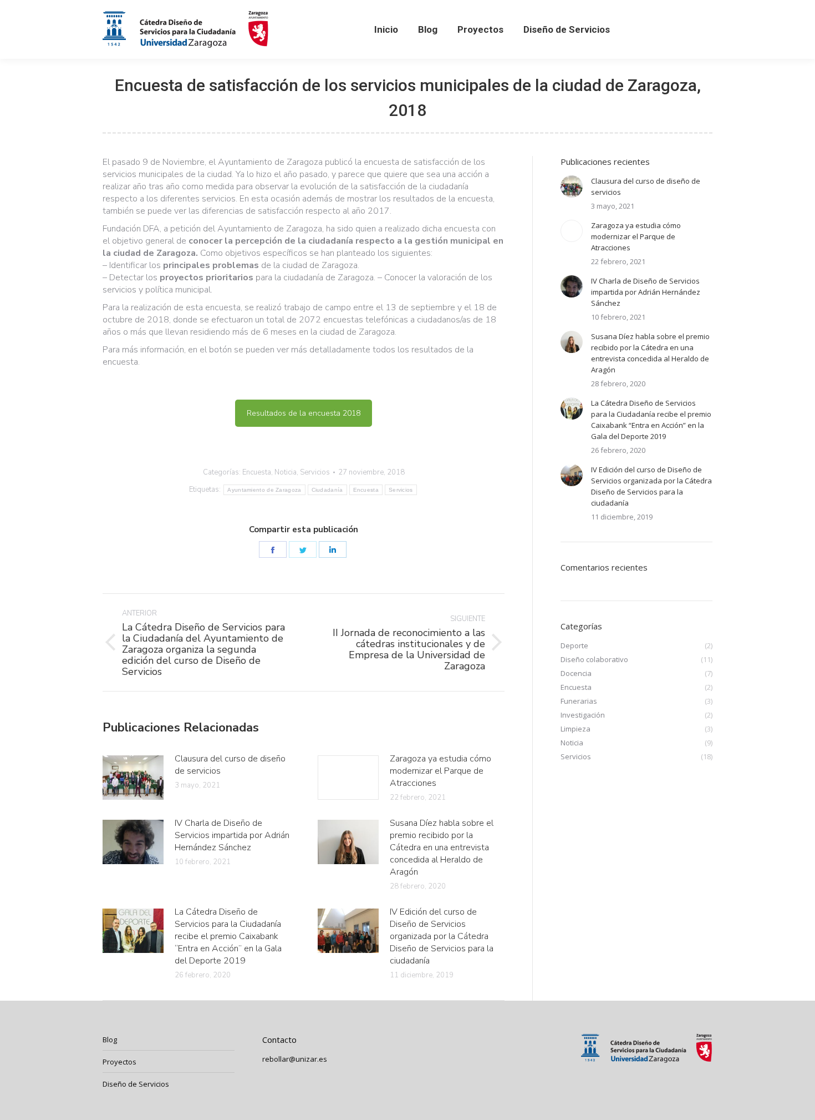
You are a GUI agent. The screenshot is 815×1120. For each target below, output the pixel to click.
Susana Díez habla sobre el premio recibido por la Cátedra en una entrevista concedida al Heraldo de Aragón (441, 847)
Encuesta (256, 472)
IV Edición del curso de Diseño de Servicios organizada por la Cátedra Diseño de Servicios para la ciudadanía (441, 936)
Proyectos (119, 1062)
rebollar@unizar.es (294, 1059)
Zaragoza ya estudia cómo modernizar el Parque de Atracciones (440, 771)
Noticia (285, 472)
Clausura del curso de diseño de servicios (230, 765)
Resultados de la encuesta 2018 (303, 413)
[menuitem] (386, 29)
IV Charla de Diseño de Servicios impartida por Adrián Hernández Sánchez (232, 835)
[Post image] (133, 777)
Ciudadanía (327, 490)
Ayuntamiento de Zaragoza (264, 490)
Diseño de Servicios (136, 1084)
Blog (110, 1040)
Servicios (315, 472)
